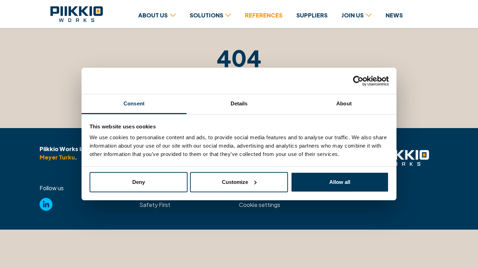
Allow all (339, 182)
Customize (235, 182)
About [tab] (344, 103)
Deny (138, 182)
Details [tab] (239, 103)
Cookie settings (259, 204)
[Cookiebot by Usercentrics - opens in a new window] (358, 81)
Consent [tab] (134, 103)
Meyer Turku (57, 157)
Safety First (154, 204)
